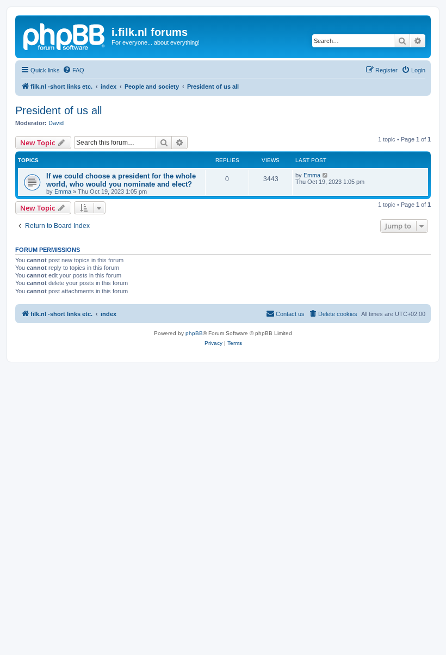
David (56, 123)
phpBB (194, 333)
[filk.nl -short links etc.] (65, 35)
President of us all (58, 110)
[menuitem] (73, 70)
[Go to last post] (325, 175)
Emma (62, 191)
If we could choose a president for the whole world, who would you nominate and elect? (121, 180)
